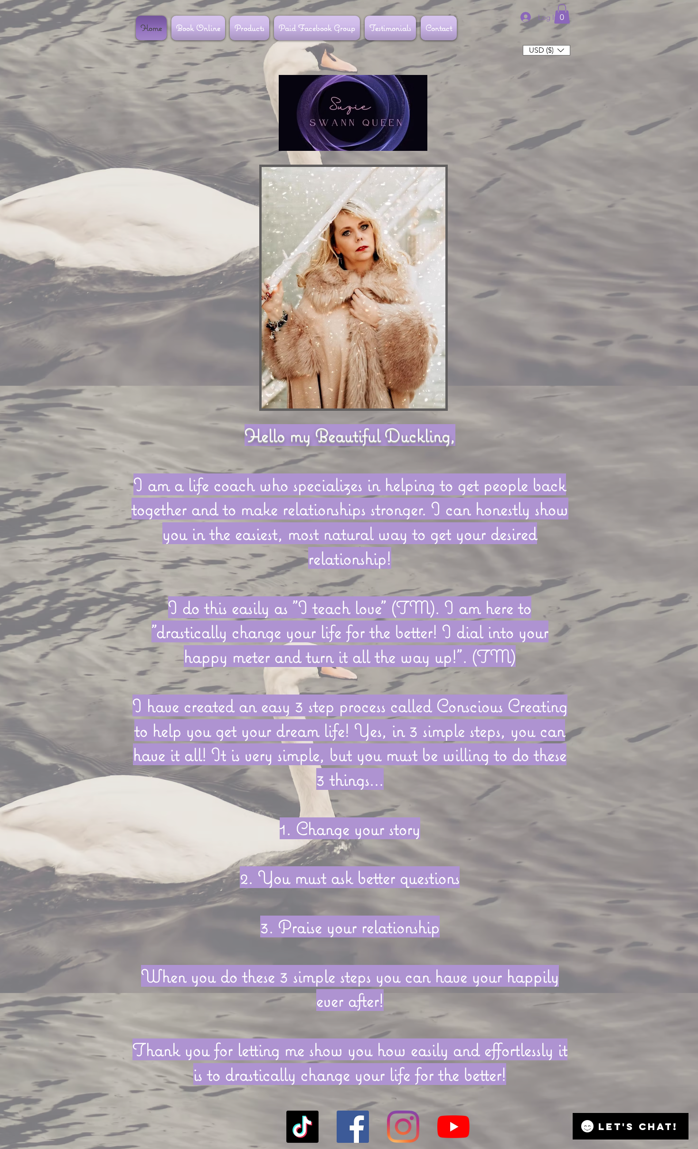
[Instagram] (403, 1127)
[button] (562, 14)
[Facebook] (353, 1127)
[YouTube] (453, 1127)
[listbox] (546, 50)
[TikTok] (302, 1127)
